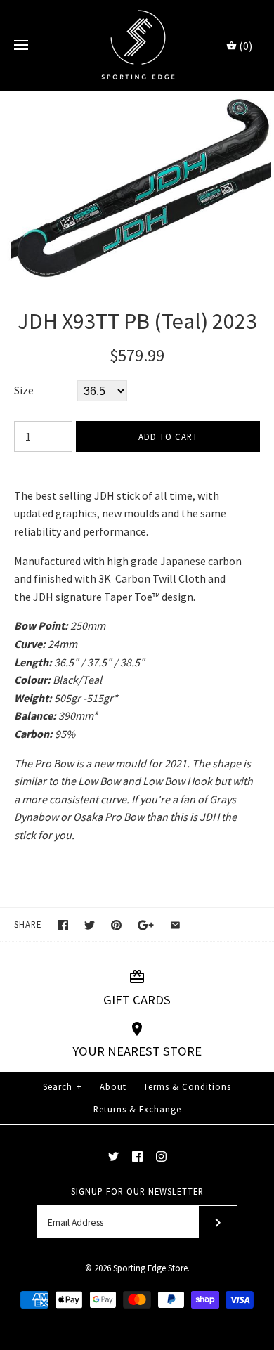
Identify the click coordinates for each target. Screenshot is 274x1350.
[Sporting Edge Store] (137, 45)
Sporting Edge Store (150, 1267)
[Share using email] (175, 925)
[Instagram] (161, 1156)
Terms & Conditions (187, 1086)
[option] (137, 185)
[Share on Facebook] (63, 925)
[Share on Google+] (146, 925)
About (113, 1086)
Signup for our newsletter (137, 1191)
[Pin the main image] (116, 925)
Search (62, 1086)
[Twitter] (113, 1156)
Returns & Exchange (137, 1109)
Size (24, 390)
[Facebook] (137, 1156)
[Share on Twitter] (89, 925)
